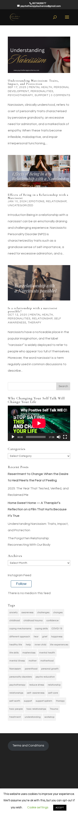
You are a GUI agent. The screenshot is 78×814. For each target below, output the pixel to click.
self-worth (14, 701)
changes (58, 612)
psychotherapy (17, 685)
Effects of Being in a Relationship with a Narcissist (38, 196)
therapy (60, 701)
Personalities (42, 91)
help (28, 644)
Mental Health (40, 87)
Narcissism (15, 668)
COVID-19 (57, 628)
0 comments (60, 95)
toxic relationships (36, 709)
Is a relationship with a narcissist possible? (32, 309)
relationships (16, 693)
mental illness (17, 660)
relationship (56, 201)
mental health (47, 652)
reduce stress (36, 685)
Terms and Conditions (28, 745)
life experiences (59, 644)
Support (41, 95)
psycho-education (45, 677)
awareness (27, 612)
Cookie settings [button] (37, 807)
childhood (14, 620)
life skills (14, 652)
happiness (56, 636)
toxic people (16, 709)
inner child (40, 644)
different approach (19, 636)
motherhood (47, 660)
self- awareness (35, 693)
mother (33, 660)
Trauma (54, 709)
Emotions (36, 201)
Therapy (34, 322)
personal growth (50, 668)
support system (44, 701)
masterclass (28, 652)
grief (44, 636)
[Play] (13, 437)
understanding (33, 717)
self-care (53, 693)
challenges (43, 612)
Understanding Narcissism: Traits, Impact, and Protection (33, 82)
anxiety (13, 612)
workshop (49, 717)
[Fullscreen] (65, 437)
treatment (15, 717)
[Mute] (59, 437)
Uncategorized (20, 205)
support (28, 701)
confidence (52, 620)
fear (36, 636)
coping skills (41, 628)
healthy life (15, 644)
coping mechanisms (20, 628)
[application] (39, 423)
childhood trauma (33, 620)
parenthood (31, 668)
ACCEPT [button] (60, 808)
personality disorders (20, 677)
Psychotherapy (20, 95)
